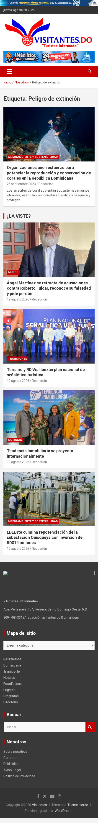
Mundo (13, 272)
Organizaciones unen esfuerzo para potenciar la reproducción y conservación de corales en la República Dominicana (49, 173)
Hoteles (9, 678)
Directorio (10, 702)
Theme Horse (77, 805)
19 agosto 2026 (18, 299)
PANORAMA (12, 659)
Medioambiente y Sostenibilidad (33, 157)
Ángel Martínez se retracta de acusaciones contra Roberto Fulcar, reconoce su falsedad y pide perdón (49, 288)
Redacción (46, 184)
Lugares (9, 690)
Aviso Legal (12, 770)
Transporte (17, 358)
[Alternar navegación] (9, 71)
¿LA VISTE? (19, 216)
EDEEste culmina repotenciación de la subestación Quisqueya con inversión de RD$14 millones (45, 537)
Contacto (10, 758)
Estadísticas (12, 684)
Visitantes (39, 805)
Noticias (15, 440)
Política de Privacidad (19, 776)
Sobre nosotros (15, 752)
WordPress (63, 811)
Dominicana (12, 665)
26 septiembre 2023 (21, 184)
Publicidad (10, 764)
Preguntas (11, 696)
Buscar (90, 727)
